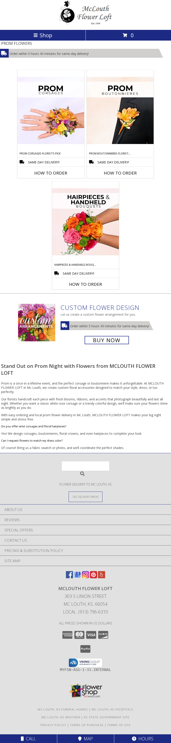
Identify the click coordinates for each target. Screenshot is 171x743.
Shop (46, 35)
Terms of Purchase (87, 725)
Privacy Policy (53, 725)
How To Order (50, 173)
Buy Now (106, 340)
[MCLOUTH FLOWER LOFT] (85, 23)
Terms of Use (118, 725)
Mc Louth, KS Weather (61, 717)
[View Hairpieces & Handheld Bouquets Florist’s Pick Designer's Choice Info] (85, 222)
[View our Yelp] (101, 576)
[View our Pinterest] (93, 576)
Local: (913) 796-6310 (85, 612)
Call (30, 739)
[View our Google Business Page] (77, 576)
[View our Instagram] (85, 576)
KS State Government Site (106, 717)
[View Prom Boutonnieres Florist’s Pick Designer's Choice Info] (120, 110)
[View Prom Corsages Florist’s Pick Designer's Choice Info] (50, 110)
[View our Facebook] (69, 576)
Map (87, 739)
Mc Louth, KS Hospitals (112, 709)
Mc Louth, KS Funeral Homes (63, 709)
